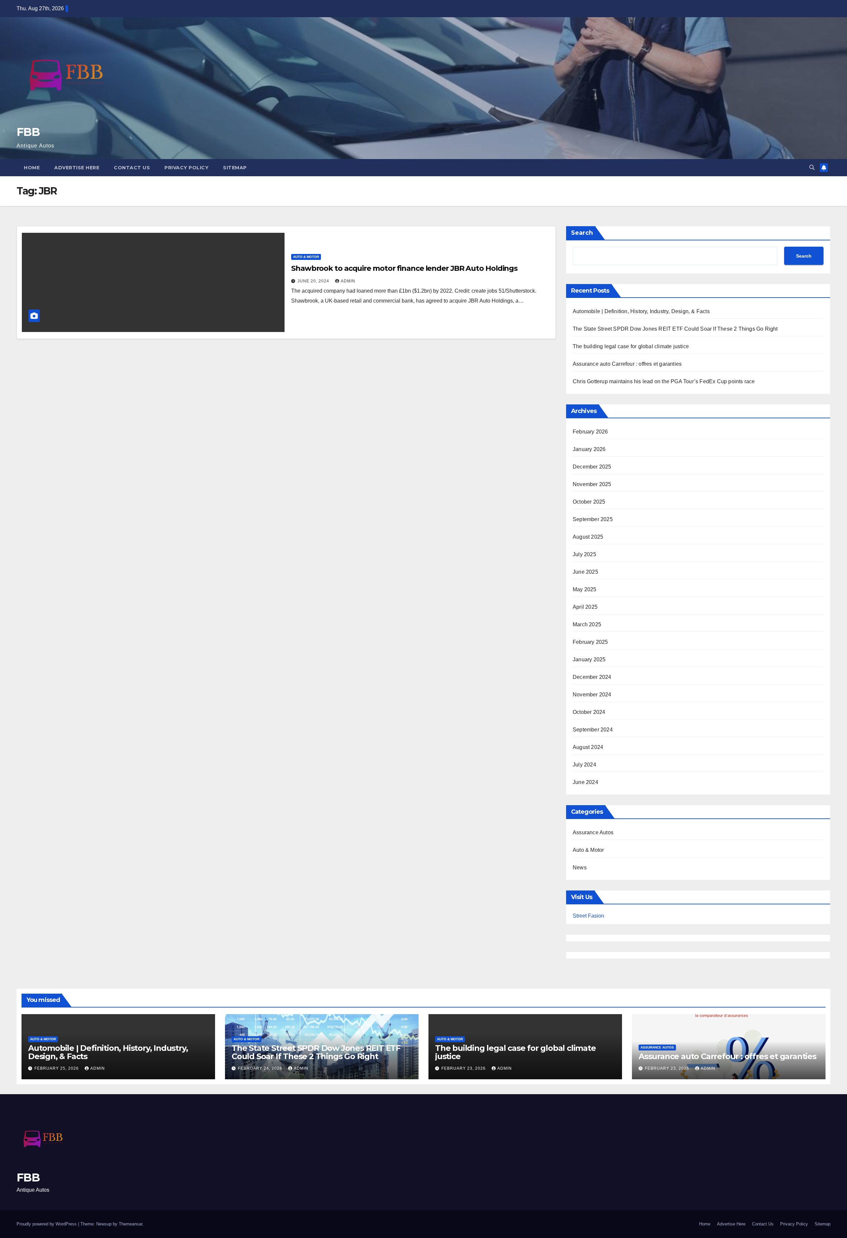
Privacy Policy (186, 168)
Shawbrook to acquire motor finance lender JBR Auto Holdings (404, 268)
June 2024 (585, 782)
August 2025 (588, 537)
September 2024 (593, 729)
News (580, 867)
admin (348, 281)
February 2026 (590, 431)
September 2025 (593, 519)
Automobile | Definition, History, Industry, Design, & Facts (641, 311)
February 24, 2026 (261, 1068)
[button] (812, 167)
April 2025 (585, 607)
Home (32, 168)
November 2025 (592, 484)
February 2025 (590, 642)
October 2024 (589, 712)
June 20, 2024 (314, 281)
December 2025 (592, 467)
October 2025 (589, 502)
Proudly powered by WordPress (47, 1223)
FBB (28, 132)
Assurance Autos (593, 832)
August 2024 (588, 747)
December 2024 (592, 677)
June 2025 (585, 572)
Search (582, 232)
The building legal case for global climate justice (631, 346)
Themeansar (130, 1223)
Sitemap (235, 168)
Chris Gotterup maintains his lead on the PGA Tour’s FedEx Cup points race (664, 381)
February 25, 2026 (57, 1068)
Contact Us (132, 168)
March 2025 (587, 624)
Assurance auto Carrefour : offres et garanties (627, 364)
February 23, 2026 (464, 1068)
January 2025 (589, 659)
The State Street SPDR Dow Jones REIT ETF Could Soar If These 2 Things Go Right (675, 329)
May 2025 (585, 589)
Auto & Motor (306, 257)
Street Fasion (588, 916)
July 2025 (584, 554)
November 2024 (592, 694)
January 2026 (589, 449)
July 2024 (584, 764)
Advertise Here (76, 168)
